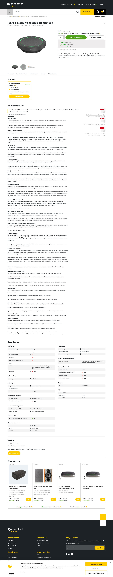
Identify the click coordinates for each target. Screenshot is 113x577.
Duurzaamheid (90, 4)
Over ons (80, 4)
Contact (102, 4)
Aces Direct (13, 552)
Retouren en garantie (43, 560)
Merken (39, 545)
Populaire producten (42, 543)
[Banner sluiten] (110, 562)
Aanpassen (95, 568)
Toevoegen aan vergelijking (67, 49)
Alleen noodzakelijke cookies (96, 573)
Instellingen (23, 572)
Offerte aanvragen (96, 37)
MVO (9, 560)
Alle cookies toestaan (96, 564)
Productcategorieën (42, 540)
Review (43, 74)
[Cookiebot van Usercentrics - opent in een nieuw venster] (10, 574)
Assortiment (42, 537)
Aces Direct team (12, 557)
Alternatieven (52, 74)
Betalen (39, 555)
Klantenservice (43, 552)
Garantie (10, 74)
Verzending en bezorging (44, 557)
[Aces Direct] (15, 4)
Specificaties (34, 74)
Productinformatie (21, 74)
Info (28, 499)
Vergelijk (12, 464)
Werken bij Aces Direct (67, 4)
